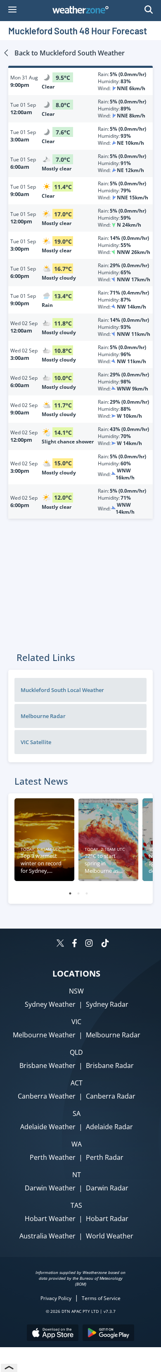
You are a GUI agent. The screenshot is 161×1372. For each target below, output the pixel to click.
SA (76, 1113)
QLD (76, 1052)
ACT (77, 1082)
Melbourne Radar (113, 1034)
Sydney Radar (107, 1004)
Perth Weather (53, 1157)
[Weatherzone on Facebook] (74, 944)
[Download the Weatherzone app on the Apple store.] (52, 1333)
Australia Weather (47, 1235)
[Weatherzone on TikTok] (105, 944)
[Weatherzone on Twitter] (60, 944)
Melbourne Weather (44, 1034)
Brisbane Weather (47, 1065)
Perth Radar (104, 1157)
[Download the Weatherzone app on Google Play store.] (108, 1333)
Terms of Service (101, 1298)
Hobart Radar (107, 1218)
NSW (76, 991)
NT (76, 1174)
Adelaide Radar (109, 1126)
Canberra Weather (47, 1096)
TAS (76, 1205)
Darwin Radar (107, 1187)
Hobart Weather (50, 1218)
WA (76, 1144)
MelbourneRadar (43, 716)
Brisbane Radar (110, 1065)
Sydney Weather (50, 1004)
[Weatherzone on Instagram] (89, 944)
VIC (76, 1021)
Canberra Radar (110, 1096)
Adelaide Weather (48, 1126)
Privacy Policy (55, 1298)
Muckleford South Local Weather (62, 690)
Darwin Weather (50, 1187)
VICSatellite (36, 742)
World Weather (109, 1235)
